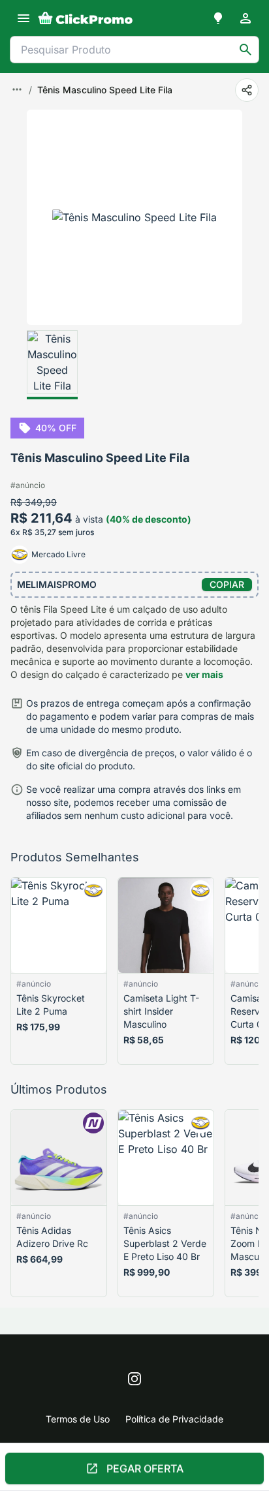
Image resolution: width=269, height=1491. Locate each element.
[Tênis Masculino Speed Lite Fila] (52, 364)
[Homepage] (85, 18)
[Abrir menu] (23, 18)
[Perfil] (245, 18)
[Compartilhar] (247, 90)
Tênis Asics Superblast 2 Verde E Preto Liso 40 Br (164, 1243)
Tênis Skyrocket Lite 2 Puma (50, 1004)
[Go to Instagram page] (134, 1379)
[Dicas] (218, 18)
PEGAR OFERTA (144, 1466)
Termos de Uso (78, 1418)
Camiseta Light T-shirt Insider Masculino (161, 1011)
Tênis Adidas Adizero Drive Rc (52, 1237)
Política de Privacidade (174, 1418)
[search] (245, 50)
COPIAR (227, 584)
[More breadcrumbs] (17, 89)
